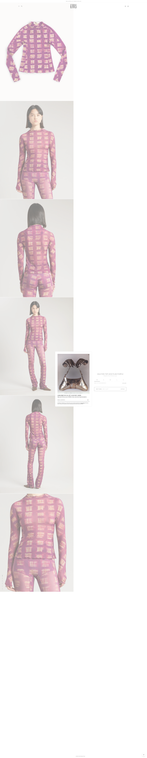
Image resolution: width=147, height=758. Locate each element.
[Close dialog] (89, 355)
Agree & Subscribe (88, 399)
